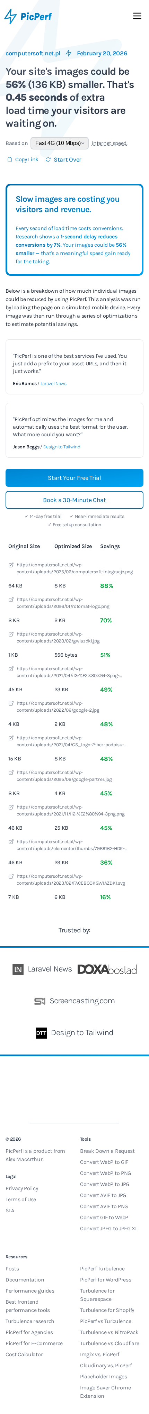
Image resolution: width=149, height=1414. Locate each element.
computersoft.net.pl (33, 53)
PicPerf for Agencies (29, 1332)
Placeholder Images (103, 1376)
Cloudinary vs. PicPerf (106, 1365)
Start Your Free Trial (74, 478)
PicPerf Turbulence (102, 1268)
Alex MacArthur (24, 1159)
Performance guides (30, 1290)
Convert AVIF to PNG (104, 1206)
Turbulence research (30, 1321)
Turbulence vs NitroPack (109, 1332)
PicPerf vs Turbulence (105, 1321)
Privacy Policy (22, 1188)
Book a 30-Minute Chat (74, 500)
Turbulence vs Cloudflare (109, 1343)
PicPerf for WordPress (105, 1279)
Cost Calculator (24, 1354)
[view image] (11, 566)
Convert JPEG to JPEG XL (109, 1228)
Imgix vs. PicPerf (99, 1354)
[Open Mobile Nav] (137, 17)
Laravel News (54, 383)
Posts (12, 1268)
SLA (10, 1210)
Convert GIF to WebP (104, 1217)
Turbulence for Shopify (107, 1310)
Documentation (25, 1279)
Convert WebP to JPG (104, 1184)
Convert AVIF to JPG (103, 1195)
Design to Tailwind (61, 447)
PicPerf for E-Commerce (34, 1343)
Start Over (67, 159)
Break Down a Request (107, 1151)
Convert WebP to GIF (104, 1162)
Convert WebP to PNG (105, 1173)
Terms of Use (21, 1199)
